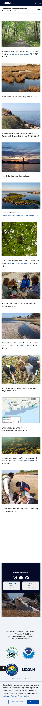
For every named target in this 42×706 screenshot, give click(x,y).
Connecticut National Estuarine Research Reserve (14, 10)
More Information (17, 702)
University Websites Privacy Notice (15, 696)
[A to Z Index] (39, 3)
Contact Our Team (12, 586)
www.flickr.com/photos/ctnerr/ (20, 54)
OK (31, 702)
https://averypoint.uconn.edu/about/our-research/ (19, 215)
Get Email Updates (31, 586)
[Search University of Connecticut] (35, 3)
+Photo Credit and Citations (20, 679)
